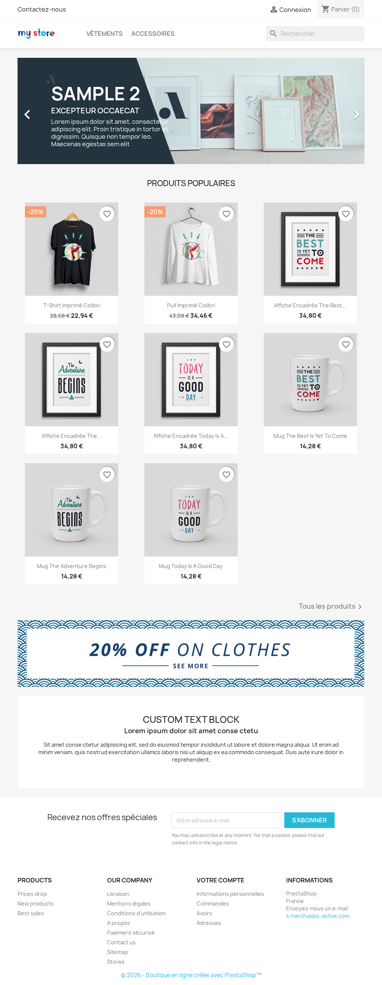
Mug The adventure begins (71, 566)
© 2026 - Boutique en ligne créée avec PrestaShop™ (191, 975)
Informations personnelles (230, 893)
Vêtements (105, 33)
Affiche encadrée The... (71, 435)
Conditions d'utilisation (136, 913)
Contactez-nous (42, 9)
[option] (191, 111)
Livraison (118, 893)
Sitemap (117, 952)
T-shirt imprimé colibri (71, 305)
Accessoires (153, 33)
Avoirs (204, 913)
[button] (44, 111)
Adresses (209, 922)
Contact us (121, 942)
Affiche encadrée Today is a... (190, 435)
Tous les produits (331, 606)
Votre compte (220, 880)
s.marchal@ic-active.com (318, 915)
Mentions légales (129, 903)
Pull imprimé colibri (191, 305)
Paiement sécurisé (131, 932)
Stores (116, 961)
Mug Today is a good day (191, 566)
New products (36, 903)
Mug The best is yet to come (310, 435)
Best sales (31, 913)
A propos (118, 922)
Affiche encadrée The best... (310, 305)
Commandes (213, 903)
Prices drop (32, 893)
